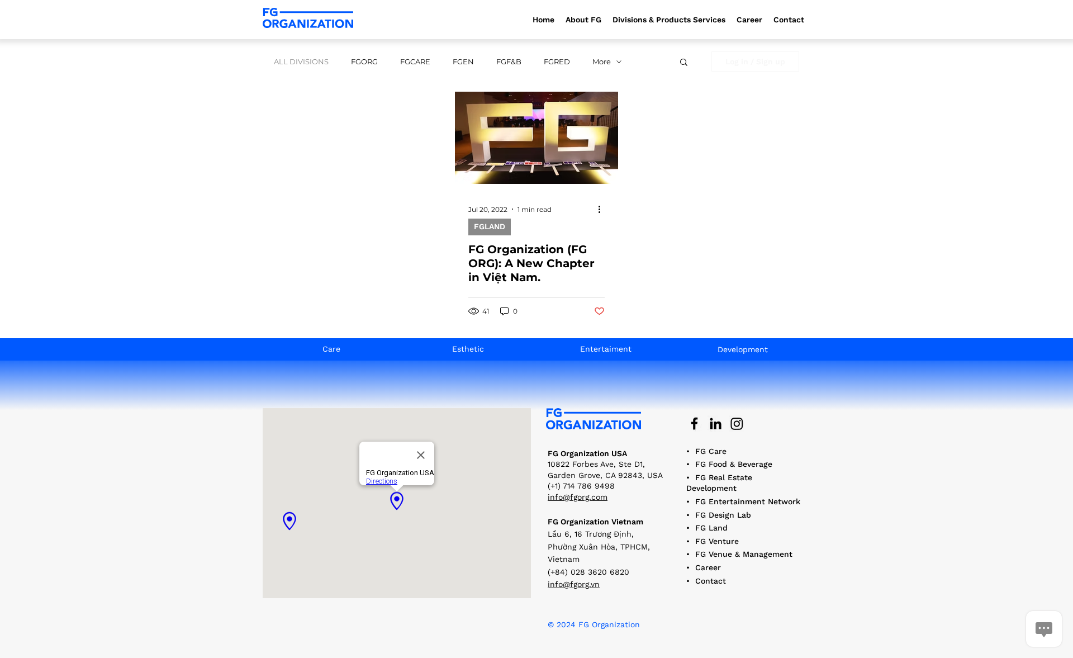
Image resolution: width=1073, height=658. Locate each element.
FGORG (364, 61)
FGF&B (508, 61)
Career (708, 567)
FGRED (557, 61)
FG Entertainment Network (747, 501)
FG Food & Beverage (733, 464)
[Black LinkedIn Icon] (716, 423)
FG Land (711, 527)
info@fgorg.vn (574, 584)
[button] (669, 19)
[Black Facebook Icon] (694, 423)
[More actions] (603, 209)
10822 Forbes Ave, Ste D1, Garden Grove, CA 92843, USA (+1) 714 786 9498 (605, 475)
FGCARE (415, 61)
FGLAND (489, 226)
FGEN (463, 61)
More (601, 61)
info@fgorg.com (577, 497)
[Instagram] (737, 423)
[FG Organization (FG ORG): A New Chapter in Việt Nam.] (536, 138)
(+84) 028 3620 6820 (588, 571)
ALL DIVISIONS (301, 61)
